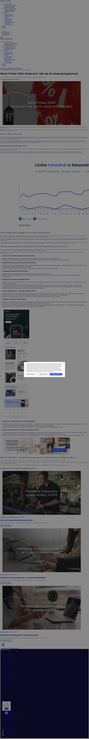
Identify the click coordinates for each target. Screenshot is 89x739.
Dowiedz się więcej (50, 371)
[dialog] (44, 369)
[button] (31, 374)
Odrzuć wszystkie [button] (43, 374)
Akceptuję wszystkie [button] (56, 374)
